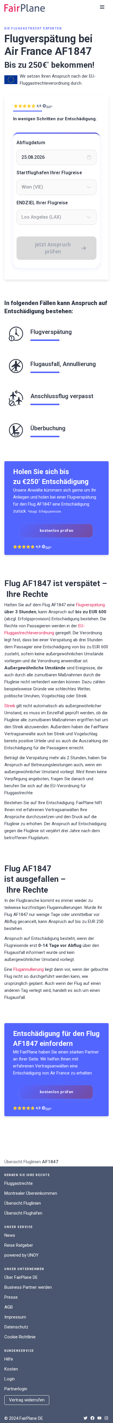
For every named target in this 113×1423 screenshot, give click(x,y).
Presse (11, 1297)
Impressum (15, 1317)
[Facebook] (92, 1418)
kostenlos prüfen (57, 530)
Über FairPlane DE (21, 1277)
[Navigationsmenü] (102, 7)
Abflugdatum (31, 142)
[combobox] (56, 187)
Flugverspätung (90, 604)
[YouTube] (99, 1418)
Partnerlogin (15, 1388)
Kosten (11, 1369)
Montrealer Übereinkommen (30, 1193)
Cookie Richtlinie (20, 1337)
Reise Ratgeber (18, 1245)
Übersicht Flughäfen (23, 1213)
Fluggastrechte (18, 1183)
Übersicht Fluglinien (22, 1161)
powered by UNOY (21, 1255)
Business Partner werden (28, 1287)
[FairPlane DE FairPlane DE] (24, 8)
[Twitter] (85, 1418)
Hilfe (8, 1359)
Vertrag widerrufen (27, 1400)
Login (9, 1379)
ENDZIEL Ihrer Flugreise (42, 202)
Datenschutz (16, 1327)
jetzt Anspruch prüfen (53, 248)
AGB (8, 1307)
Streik (9, 705)
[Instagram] (106, 1418)
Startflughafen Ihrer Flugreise (49, 172)
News (9, 1235)
